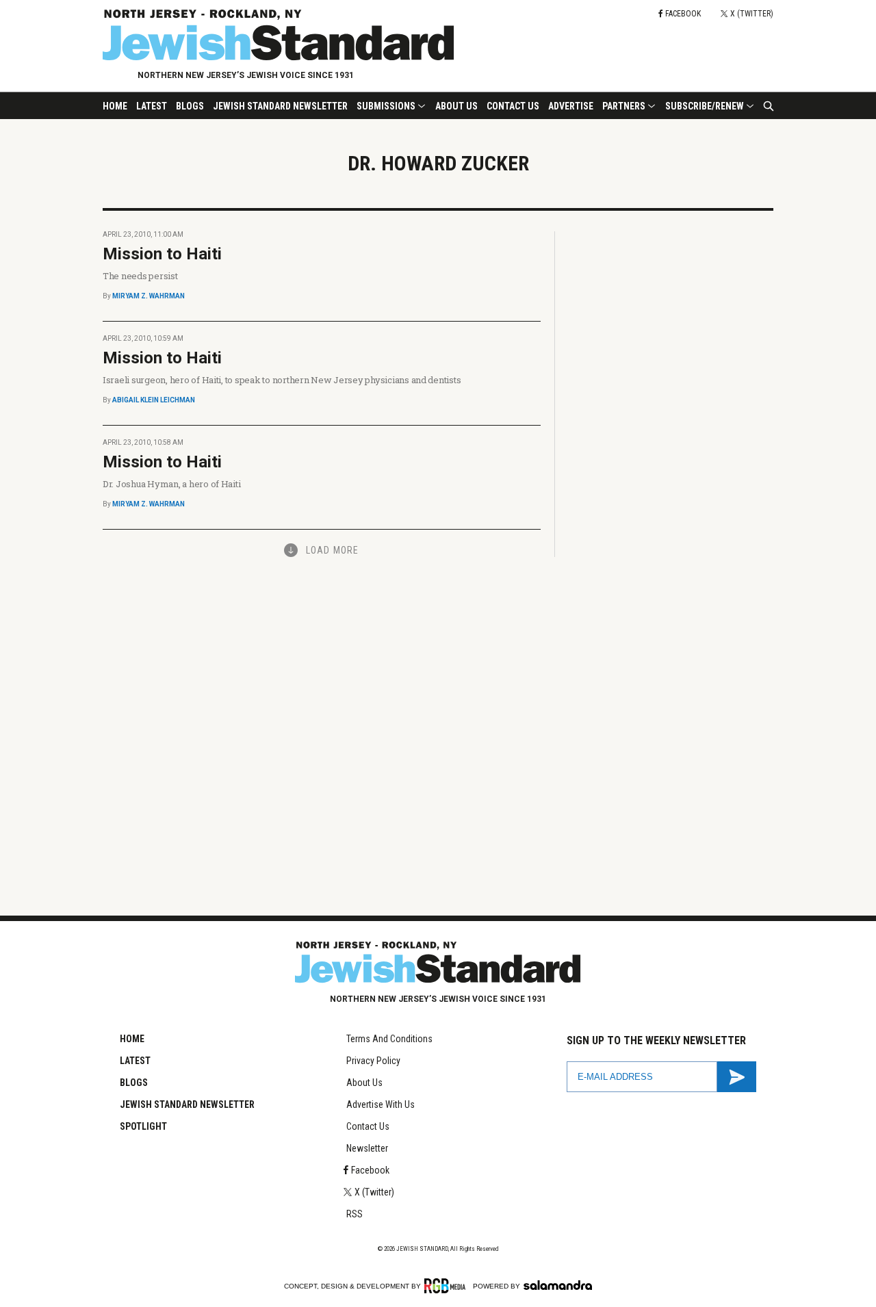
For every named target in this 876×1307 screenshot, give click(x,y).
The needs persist (140, 276)
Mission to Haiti (162, 253)
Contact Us (513, 106)
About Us (456, 106)
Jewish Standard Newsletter (280, 106)
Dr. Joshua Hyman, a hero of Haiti (171, 484)
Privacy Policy (373, 1060)
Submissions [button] (386, 106)
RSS (354, 1213)
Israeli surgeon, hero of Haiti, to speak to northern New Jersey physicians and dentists (282, 380)
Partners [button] (623, 106)
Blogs (190, 106)
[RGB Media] (447, 1285)
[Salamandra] (558, 1285)
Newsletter (367, 1148)
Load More (332, 550)
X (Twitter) (374, 1192)
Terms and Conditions (389, 1038)
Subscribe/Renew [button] (704, 106)
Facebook (370, 1170)
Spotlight (143, 1126)
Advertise (570, 106)
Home (115, 106)
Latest (151, 106)
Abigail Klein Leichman (153, 400)
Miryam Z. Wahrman (148, 296)
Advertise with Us (380, 1104)
